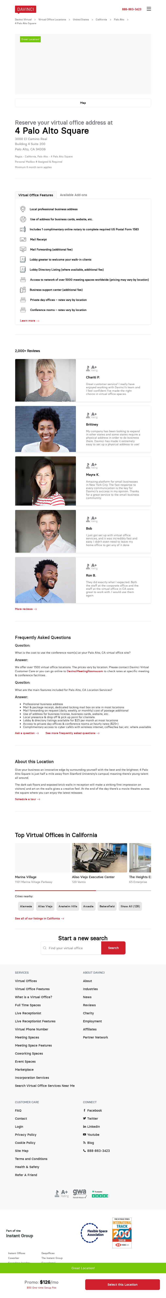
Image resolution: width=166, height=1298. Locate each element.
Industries (90, 989)
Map (83, 103)
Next (144, 64)
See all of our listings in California (37, 918)
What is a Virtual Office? (33, 997)
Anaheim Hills (68, 906)
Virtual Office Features (35, 195)
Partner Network (95, 1037)
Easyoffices (48, 1253)
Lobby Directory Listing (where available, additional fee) (67, 269)
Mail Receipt (38, 239)
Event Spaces (25, 1061)
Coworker (13, 1258)
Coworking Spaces (29, 1053)
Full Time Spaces (28, 1005)
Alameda (26, 906)
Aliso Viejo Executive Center (93, 877)
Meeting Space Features (33, 1045)
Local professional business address (54, 209)
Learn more (27, 320)
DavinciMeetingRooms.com (85, 671)
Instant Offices (16, 1253)
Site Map (21, 1151)
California (101, 19)
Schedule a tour (25, 799)
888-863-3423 (131, 9)
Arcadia (88, 906)
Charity (88, 1013)
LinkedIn (93, 1127)
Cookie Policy (25, 1143)
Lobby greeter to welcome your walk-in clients (60, 259)
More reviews (24, 609)
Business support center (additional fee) (56, 290)
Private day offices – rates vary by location (58, 300)
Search (113, 948)
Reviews (89, 1005)
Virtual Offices (26, 981)
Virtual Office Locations (52, 19)
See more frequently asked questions (70, 733)
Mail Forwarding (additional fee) (51, 249)
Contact (21, 1118)
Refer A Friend (26, 1175)
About (87, 981)
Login (19, 1127)
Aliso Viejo (45, 906)
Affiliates (90, 1029)
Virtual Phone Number (31, 1029)
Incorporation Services (32, 1078)
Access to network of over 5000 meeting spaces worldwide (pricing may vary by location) (89, 279)
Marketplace (24, 1070)
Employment (92, 1021)
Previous (22, 64)
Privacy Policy (25, 1135)
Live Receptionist (28, 1013)
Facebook (94, 1110)
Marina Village (25, 877)
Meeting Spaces (27, 1037)
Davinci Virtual (23, 19)
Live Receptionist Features (35, 1021)
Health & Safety (27, 1167)
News (87, 997)
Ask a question (25, 733)
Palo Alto (119, 19)
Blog (90, 1143)
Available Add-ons (73, 195)
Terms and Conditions (31, 1159)
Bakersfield (107, 906)
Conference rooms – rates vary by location (58, 310)
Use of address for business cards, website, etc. (61, 219)
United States (81, 19)
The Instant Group (52, 1258)
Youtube (93, 1135)
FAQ (18, 1110)
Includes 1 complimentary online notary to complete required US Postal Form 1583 (84, 229)
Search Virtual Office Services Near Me (45, 1086)
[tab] (36, 195)
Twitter (92, 1118)
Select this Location (122, 1284)
